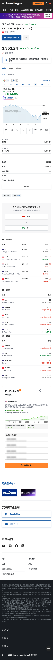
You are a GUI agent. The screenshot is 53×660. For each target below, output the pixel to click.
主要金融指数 (27, 9)
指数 (4, 9)
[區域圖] (8, 80)
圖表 (11, 68)
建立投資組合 (7, 569)
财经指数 (39, 9)
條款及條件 (5, 630)
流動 (3, 564)
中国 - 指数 (13, 9)
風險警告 (5, 646)
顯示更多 (26, 187)
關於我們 (31, 559)
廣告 (30, 564)
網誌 (3, 559)
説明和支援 (32, 569)
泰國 (18, 195)
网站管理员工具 (8, 574)
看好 (28, 228)
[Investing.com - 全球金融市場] (14, 3)
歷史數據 (11, 75)
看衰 (28, 217)
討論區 (19, 68)
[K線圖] (4, 80)
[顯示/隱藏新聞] (16, 80)
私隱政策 (5, 638)
